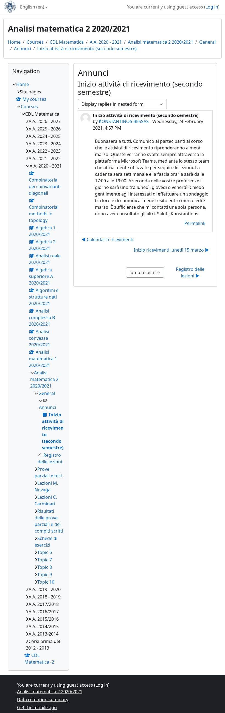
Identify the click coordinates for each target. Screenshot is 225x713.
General (207, 42)
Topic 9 (44, 575)
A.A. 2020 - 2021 (106, 42)
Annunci (22, 49)
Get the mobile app (37, 707)
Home (14, 42)
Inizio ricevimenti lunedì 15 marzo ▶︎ (171, 250)
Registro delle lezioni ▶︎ (191, 272)
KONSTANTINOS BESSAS (124, 121)
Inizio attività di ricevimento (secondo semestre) (87, 49)
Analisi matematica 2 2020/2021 (160, 42)
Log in (212, 7)
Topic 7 (44, 560)
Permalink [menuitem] (195, 223)
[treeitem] (38, 373)
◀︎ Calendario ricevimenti (107, 239)
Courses (35, 42)
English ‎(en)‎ (32, 7)
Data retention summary (42, 700)
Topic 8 (44, 567)
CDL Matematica (67, 42)
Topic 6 (44, 552)
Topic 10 (45, 582)
